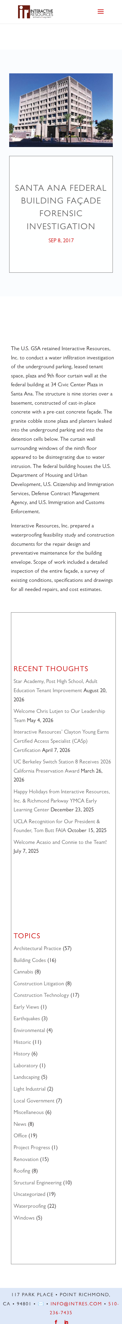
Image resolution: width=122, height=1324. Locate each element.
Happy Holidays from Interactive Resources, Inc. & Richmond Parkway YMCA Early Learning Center (62, 801)
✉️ (41, 1304)
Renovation (26, 1160)
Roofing (22, 1171)
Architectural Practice (37, 949)
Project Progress (32, 1148)
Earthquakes (27, 1019)
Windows (24, 1218)
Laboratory (26, 1066)
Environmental (29, 1031)
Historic (22, 1043)
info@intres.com (76, 1304)
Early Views (26, 1007)
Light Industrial (30, 1089)
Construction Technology (41, 996)
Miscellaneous (29, 1113)
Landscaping (27, 1078)
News (20, 1125)
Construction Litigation (39, 984)
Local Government (34, 1101)
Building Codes (30, 961)
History (22, 1054)
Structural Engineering (38, 1183)
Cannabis (23, 972)
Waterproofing (30, 1207)
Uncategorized (29, 1195)
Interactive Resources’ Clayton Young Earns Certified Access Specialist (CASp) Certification (61, 741)
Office (20, 1136)
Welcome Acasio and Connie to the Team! (60, 843)
